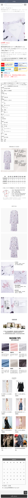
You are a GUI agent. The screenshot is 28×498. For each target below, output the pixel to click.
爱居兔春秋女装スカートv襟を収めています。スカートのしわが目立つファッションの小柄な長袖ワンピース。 (14, 10)
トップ (2, 8)
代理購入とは (6, 73)
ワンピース (8, 8)
